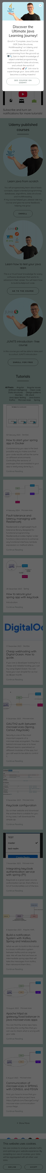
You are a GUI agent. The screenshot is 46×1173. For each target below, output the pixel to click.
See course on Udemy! (23, 81)
